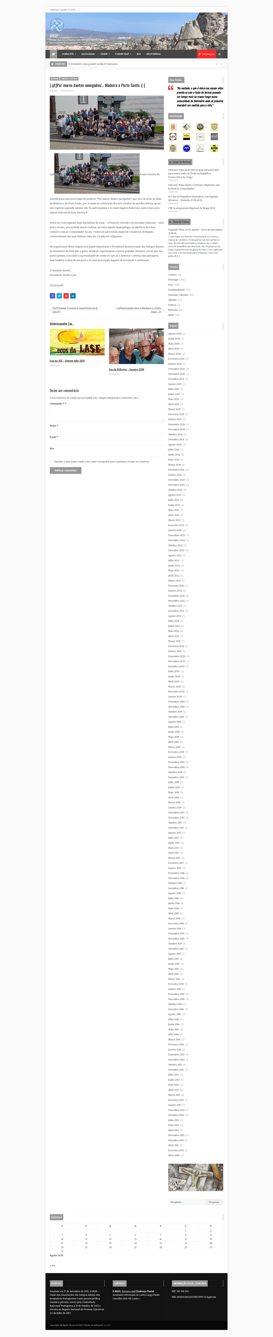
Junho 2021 (174, 626)
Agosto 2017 (174, 832)
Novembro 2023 (176, 485)
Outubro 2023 (175, 490)
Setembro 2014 (176, 1009)
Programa (55, 285)
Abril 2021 (173, 636)
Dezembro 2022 (176, 535)
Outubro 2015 (175, 943)
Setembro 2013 (176, 1069)
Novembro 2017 (176, 817)
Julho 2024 (173, 449)
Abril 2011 (173, 1145)
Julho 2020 (174, 671)
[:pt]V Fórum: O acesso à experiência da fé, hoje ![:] (75, 310)
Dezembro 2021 (176, 596)
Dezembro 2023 (176, 479)
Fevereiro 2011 (176, 1150)
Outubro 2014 (175, 1004)
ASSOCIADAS (88, 54)
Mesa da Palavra (181, 222)
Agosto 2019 (174, 721)
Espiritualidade (176, 289)
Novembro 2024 (176, 429)
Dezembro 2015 (176, 933)
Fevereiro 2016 (176, 923)
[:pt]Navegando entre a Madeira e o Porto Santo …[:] (139, 310)
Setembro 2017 (176, 827)
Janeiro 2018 (174, 807)
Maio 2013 (173, 1084)
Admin (104, 54)
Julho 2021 (173, 621)
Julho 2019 (173, 727)
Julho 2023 (173, 500)
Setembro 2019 (176, 717)
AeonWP (107, 1325)
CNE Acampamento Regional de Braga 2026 (191, 208)
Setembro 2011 (176, 1140)
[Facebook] (52, 296)
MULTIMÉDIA (153, 54)
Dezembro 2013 (176, 1054)
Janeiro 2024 (175, 475)
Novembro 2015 (176, 938)
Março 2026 (174, 353)
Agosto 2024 (175, 444)
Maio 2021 (173, 631)
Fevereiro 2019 (176, 752)
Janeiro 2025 (175, 419)
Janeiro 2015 (174, 989)
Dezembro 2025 (176, 369)
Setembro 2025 (176, 379)
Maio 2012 (173, 1125)
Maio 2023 (173, 510)
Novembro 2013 (176, 1059)
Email (54, 437)
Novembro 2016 (176, 878)
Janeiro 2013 (174, 1105)
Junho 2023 (174, 505)
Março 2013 (174, 1095)
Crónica (172, 274)
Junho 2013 (174, 1080)
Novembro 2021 (176, 600)
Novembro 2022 (176, 540)
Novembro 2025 (176, 374)
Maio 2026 (173, 343)
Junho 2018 (174, 787)
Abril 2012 (173, 1130)
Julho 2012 (173, 1120)
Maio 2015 (173, 969)
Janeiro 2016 (174, 928)
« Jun (52, 1265)
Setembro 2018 (176, 777)
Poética (172, 305)
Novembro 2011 (176, 1135)
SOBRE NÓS (68, 54)
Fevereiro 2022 (176, 585)
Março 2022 (174, 580)
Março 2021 (174, 641)
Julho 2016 (173, 898)
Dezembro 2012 (176, 1110)
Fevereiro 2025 (176, 414)
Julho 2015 (173, 959)
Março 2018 (174, 802)
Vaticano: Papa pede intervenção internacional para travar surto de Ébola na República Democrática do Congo (193, 174)
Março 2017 (174, 858)
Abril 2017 (173, 853)
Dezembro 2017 (176, 812)
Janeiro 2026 (175, 364)
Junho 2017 (174, 842)
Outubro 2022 (175, 545)
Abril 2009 (174, 1155)
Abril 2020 (173, 681)
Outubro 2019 (175, 711)
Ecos (170, 284)
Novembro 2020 (176, 661)
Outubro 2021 (175, 606)
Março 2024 (174, 464)
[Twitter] (59, 296)
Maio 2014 (173, 1029)
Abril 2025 (173, 404)
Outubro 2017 (175, 822)
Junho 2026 (174, 338)
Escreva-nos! (129, 1291)
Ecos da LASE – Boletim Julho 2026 (67, 361)
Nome (54, 425)
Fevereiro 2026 (176, 358)
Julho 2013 (173, 1074)
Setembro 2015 (176, 948)
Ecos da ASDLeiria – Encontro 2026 (126, 369)
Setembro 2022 (176, 550)
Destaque (54, 79)
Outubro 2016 (175, 883)
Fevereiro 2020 (176, 691)
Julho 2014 (173, 1019)
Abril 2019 (173, 742)
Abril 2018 (173, 797)
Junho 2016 (174, 903)
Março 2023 (174, 520)
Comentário (57, 403)
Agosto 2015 (174, 953)
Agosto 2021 (174, 616)
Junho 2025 (174, 394)
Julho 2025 (173, 389)
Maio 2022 (173, 570)
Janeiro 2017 (174, 868)
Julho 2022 (173, 560)
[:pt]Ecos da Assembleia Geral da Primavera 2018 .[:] (96, 64)
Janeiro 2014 (174, 1049)
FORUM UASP (122, 54)
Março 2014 (174, 1039)
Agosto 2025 (174, 384)
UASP (54, 35)
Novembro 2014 (176, 999)
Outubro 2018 (175, 772)
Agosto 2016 (174, 893)
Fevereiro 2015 (176, 984)
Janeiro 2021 (174, 651)
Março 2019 (174, 747)
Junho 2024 (174, 454)
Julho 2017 (173, 838)
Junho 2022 (174, 565)
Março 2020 (174, 686)
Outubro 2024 (175, 434)
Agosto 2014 (174, 1014)
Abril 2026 (173, 348)
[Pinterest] (66, 296)
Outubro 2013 (175, 1064)
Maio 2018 (173, 792)
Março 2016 (174, 918)
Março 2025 (174, 409)
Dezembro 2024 (176, 424)
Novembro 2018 (176, 767)
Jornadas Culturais (69, 79)
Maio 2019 (173, 737)
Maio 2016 (173, 908)
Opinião (172, 300)
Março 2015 (174, 979)
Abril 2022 (173, 575)
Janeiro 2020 (175, 696)
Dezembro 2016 (176, 873)
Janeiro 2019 (174, 757)
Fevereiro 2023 (176, 525)
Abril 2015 (173, 974)
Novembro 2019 (176, 706)
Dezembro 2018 (176, 762)
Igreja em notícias (182, 162)
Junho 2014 (174, 1024)
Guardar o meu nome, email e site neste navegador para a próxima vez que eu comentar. (102, 461)
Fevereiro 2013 (176, 1100)
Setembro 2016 (176, 888)
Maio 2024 (173, 459)
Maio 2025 (173, 399)
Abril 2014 (173, 1034)
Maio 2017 (173, 848)
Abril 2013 (173, 1090)
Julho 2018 (173, 782)
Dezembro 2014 (176, 994)
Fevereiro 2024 (176, 469)
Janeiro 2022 (175, 590)
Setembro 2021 (176, 611)
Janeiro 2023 (175, 530)
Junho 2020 (174, 676)
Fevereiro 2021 (176, 646)
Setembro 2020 (176, 666)
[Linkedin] (73, 296)
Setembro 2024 (176, 439)
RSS (139, 54)
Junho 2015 (174, 963)
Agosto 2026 (175, 333)
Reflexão (173, 310)
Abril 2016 (173, 913)
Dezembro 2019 (176, 701)
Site (52, 448)
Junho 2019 (174, 732)
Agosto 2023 (174, 495)
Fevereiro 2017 (176, 863)
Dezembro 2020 (176, 656)
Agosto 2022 (175, 555)
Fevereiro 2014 (176, 1044)
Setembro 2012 (176, 1115)
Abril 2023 (173, 515)
